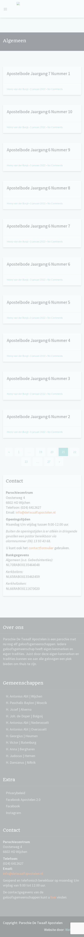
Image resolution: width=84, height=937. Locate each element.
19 (40, 452)
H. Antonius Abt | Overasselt (26, 729)
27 (48, 461)
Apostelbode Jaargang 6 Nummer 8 (38, 188)
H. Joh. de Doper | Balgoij (24, 716)
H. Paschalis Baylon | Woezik (26, 702)
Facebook (13, 806)
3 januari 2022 (38, 89)
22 (74, 452)
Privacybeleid (15, 793)
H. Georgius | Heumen (22, 736)
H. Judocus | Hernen (20, 755)
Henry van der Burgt (18, 89)
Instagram (13, 812)
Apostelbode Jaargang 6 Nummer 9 (38, 149)
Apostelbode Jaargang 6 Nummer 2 (38, 416)
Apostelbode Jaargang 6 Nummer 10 (39, 111)
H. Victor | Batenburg (21, 742)
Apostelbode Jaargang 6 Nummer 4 (38, 340)
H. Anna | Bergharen (20, 749)
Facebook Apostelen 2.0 (23, 799)
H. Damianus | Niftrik (21, 762)
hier (53, 897)
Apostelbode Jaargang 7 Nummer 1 (38, 73)
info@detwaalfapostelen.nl (35, 512)
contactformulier (41, 548)
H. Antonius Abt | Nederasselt (27, 722)
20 (52, 452)
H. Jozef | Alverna (18, 709)
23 (26, 461)
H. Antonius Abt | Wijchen (24, 696)
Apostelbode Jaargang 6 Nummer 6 (38, 264)
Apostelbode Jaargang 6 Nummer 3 (38, 378)
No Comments (55, 89)
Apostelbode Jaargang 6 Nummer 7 (38, 226)
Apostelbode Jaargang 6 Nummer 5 (38, 302)
